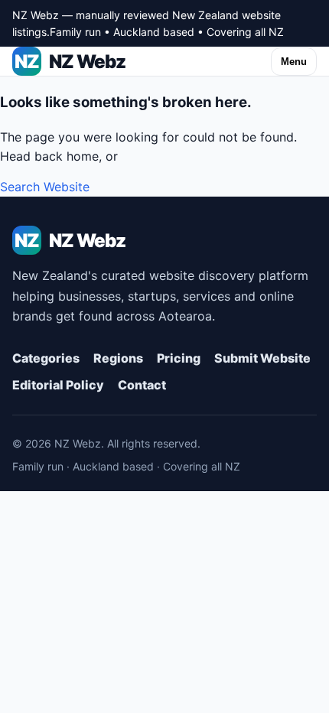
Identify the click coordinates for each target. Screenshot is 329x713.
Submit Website (262, 358)
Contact (142, 384)
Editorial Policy (58, 384)
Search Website (45, 186)
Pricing (178, 358)
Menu (294, 61)
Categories (46, 358)
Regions (118, 358)
